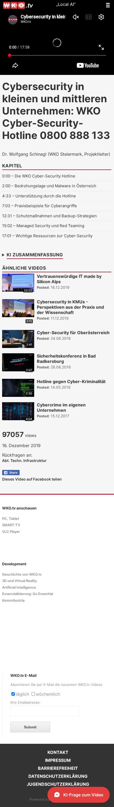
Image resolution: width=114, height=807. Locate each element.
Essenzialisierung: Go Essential (27, 594)
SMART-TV (11, 525)
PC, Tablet (10, 519)
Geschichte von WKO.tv (22, 574)
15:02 (7, 225)
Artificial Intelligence (19, 587)
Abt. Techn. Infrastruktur (24, 460)
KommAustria (13, 600)
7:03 (6, 205)
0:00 (6, 176)
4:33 (6, 195)
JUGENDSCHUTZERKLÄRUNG (58, 784)
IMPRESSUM (58, 760)
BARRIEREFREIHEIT (58, 768)
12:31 (7, 215)
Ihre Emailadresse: (25, 702)
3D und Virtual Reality (19, 581)
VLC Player (11, 532)
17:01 (6, 235)
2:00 (6, 185)
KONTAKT (57, 752)
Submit (30, 727)
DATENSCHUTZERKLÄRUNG (57, 776)
